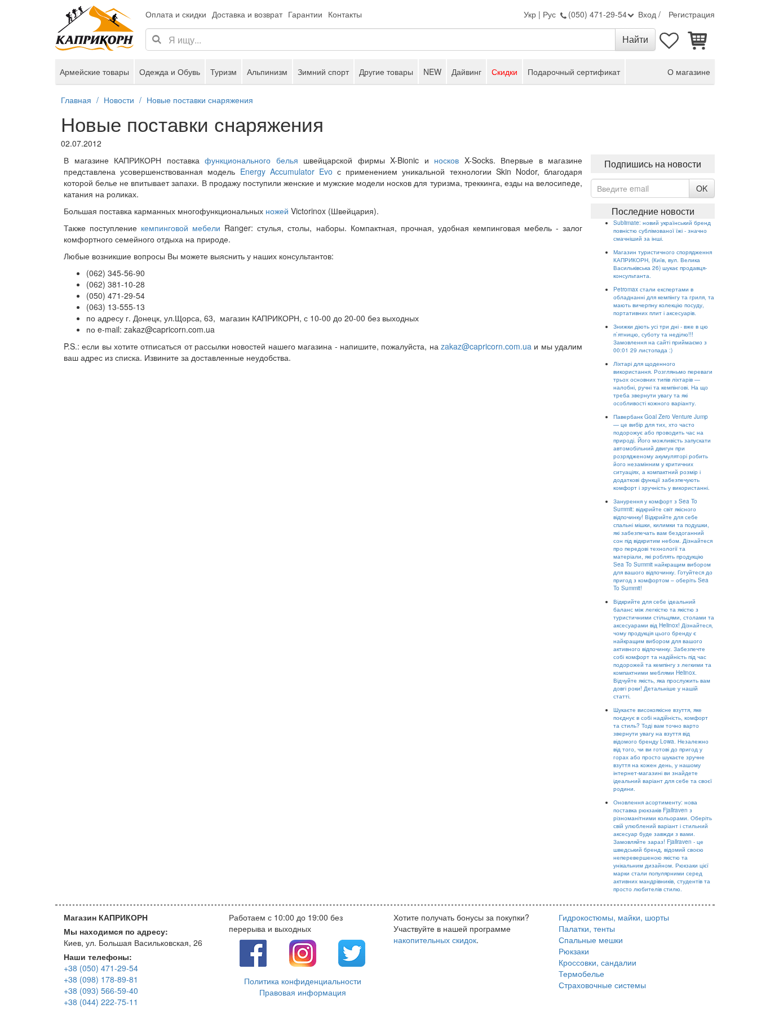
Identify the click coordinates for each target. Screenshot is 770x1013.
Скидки (504, 71)
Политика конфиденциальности (302, 981)
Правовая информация (302, 992)
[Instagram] (302, 952)
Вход (647, 14)
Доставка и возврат (247, 14)
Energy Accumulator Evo (286, 171)
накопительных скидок (434, 939)
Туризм (223, 71)
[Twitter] (351, 952)
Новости (119, 99)
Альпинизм (267, 71)
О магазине (688, 71)
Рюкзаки (574, 951)
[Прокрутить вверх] (736, 979)
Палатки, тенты (587, 928)
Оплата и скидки (175, 14)
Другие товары (386, 71)
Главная (76, 99)
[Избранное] (670, 39)
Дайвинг (466, 71)
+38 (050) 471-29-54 (101, 968)
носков (446, 160)
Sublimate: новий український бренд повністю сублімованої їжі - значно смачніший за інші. (662, 230)
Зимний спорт (323, 71)
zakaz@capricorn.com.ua (486, 346)
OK (701, 188)
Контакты (345, 14)
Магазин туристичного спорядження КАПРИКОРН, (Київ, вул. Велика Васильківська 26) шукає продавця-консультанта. (662, 264)
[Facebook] (253, 952)
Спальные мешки (591, 939)
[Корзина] (698, 39)
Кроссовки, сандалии (597, 962)
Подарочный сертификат (574, 71)
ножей (277, 210)
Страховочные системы (602, 984)
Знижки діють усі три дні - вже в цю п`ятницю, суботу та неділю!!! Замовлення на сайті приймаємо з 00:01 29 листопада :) (660, 338)
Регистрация (692, 14)
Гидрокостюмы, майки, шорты (614, 917)
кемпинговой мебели (180, 227)
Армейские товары (94, 71)
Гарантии (305, 14)
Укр (530, 14)
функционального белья (251, 160)
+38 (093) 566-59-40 (101, 990)
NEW (432, 71)
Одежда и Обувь (169, 71)
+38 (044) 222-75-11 (101, 1001)
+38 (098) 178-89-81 (101, 979)
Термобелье (581, 973)
